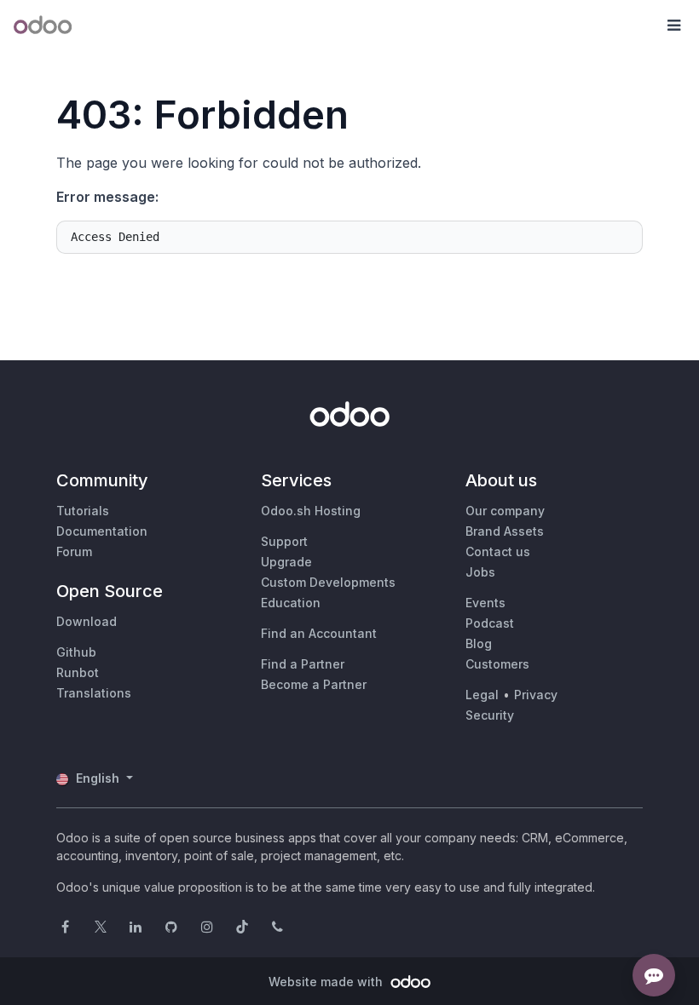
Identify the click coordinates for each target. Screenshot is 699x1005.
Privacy (535, 694)
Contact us (497, 551)
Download (86, 621)
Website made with (327, 981)
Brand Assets (504, 531)
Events (485, 602)
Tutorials (82, 510)
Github (76, 652)
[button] (673, 25)
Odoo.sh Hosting (311, 510)
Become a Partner (314, 684)
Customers (497, 664)
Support (284, 541)
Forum (74, 551)
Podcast (489, 623)
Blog (478, 643)
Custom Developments (328, 582)
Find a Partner (302, 664)
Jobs (480, 572)
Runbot (77, 672)
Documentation (101, 531)
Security (489, 715)
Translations (93, 693)
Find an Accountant (319, 633)
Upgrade (286, 561)
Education (291, 602)
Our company (505, 510)
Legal (482, 694)
